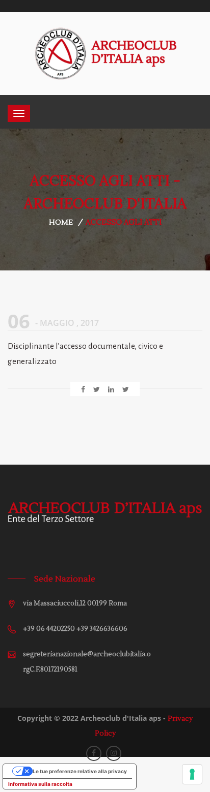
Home (61, 222)
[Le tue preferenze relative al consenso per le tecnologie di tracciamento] (192, 774)
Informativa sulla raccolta (40, 784)
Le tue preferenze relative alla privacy (80, 771)
